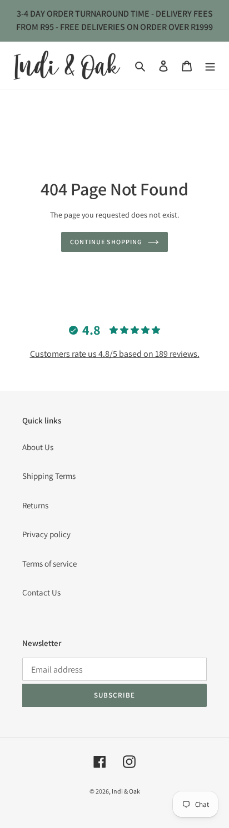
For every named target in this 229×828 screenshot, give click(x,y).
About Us (37, 447)
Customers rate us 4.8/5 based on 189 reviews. (115, 354)
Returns (35, 505)
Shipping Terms (49, 476)
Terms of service (49, 563)
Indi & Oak (126, 791)
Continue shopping (106, 242)
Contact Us (41, 592)
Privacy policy (46, 534)
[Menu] (210, 65)
